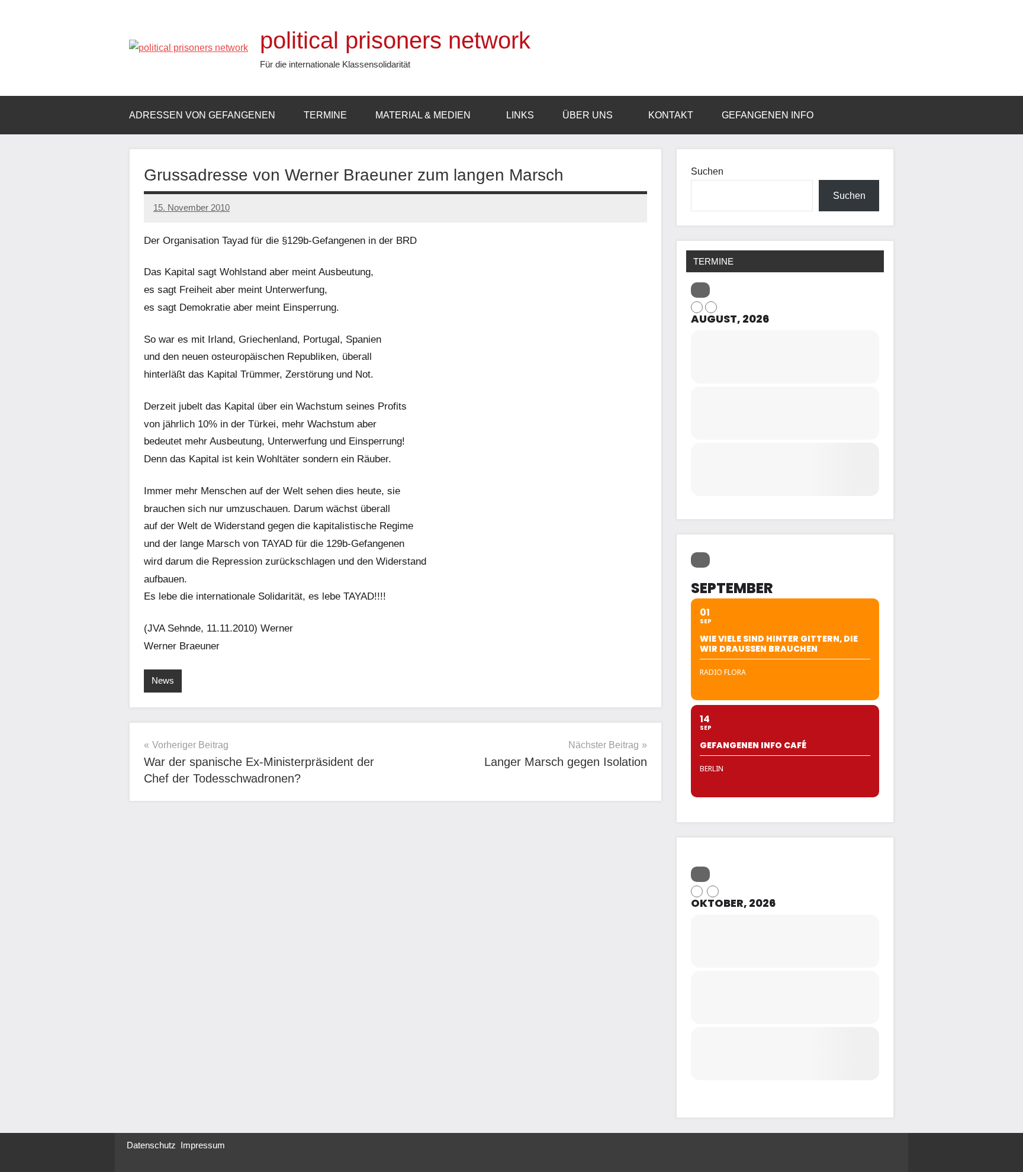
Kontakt (670, 115)
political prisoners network (395, 40)
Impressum (203, 1145)
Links (520, 115)
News (163, 680)
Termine (325, 115)
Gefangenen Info (767, 115)
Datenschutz (151, 1145)
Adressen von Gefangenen (202, 115)
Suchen (707, 171)
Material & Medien (423, 115)
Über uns (587, 115)
